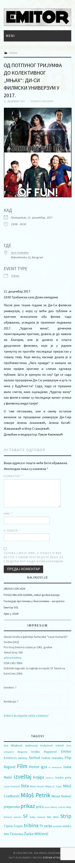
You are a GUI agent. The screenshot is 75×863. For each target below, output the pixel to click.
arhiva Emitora (12, 657)
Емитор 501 (11, 607)
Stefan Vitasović (54, 857)
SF (25, 816)
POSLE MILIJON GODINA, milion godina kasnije (32, 595)
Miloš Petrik (35, 795)
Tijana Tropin (13, 826)
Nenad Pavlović (61, 796)
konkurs (50, 777)
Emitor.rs (10, 758)
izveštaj (22, 776)
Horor (34, 766)
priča (40, 806)
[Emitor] (37, 17)
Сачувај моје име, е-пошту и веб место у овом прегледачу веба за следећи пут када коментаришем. (34, 557)
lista (25, 786)
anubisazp (31, 745)
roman (17, 817)
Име (8, 513)
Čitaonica (16, 834)
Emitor (66, 751)
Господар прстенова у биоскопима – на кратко (34, 601)
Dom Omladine (20, 253)
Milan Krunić (37, 786)
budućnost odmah (52, 745)
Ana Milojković (13, 745)
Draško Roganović (44, 752)
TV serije (45, 826)
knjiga (38, 777)
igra (44, 766)
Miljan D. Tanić (53, 786)
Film (22, 766)
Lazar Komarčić (12, 786)
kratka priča (63, 777)
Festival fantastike (52, 758)
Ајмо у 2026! (11, 614)
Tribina (13, 52)
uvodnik (57, 826)
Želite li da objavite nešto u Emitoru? (26, 715)
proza (47, 807)
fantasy (23, 758)
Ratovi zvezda (58, 807)
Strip (65, 816)
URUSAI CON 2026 (14, 588)
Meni (10, 35)
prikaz (28, 805)
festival (34, 757)
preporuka (12, 806)
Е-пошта (12, 530)
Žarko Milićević (36, 833)
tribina (31, 825)
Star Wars (52, 817)
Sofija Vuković (37, 817)
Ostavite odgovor (42, 101)
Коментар (13, 476)
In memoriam (55, 767)
